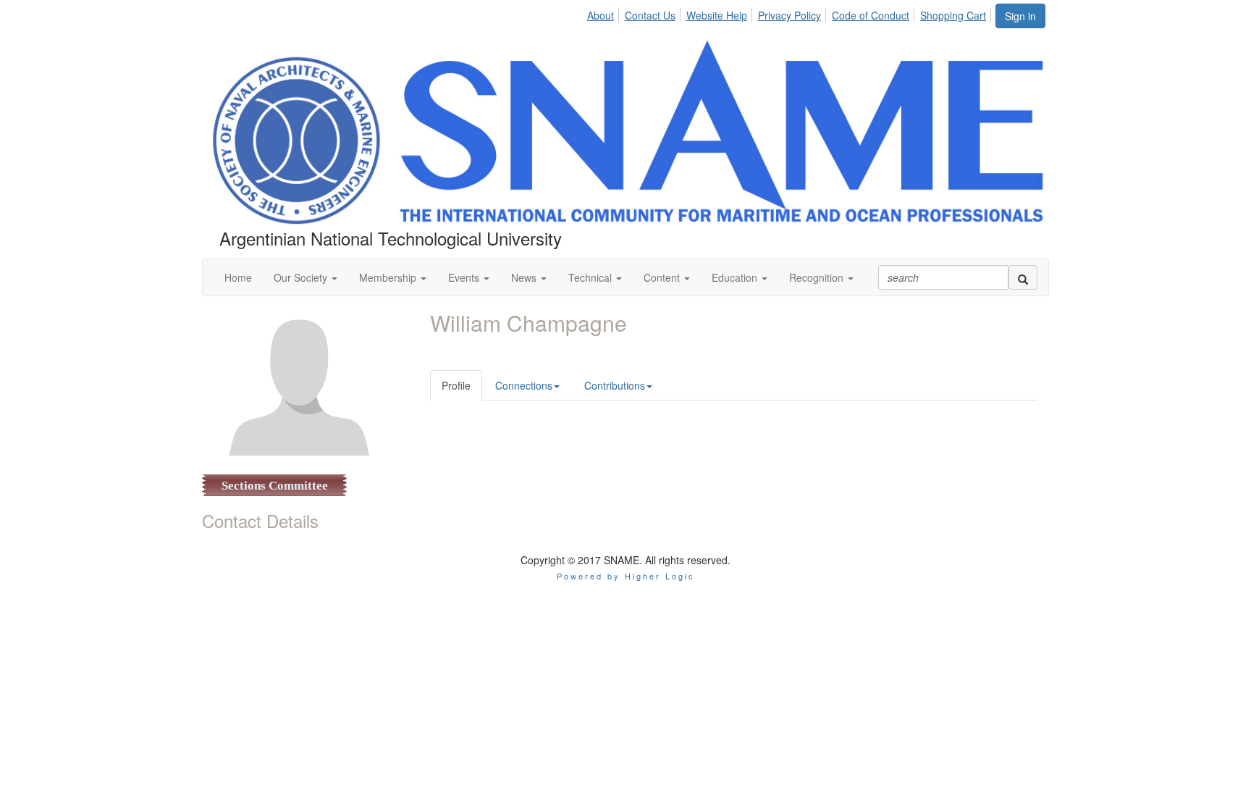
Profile (456, 385)
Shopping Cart (953, 15)
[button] (305, 277)
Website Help (716, 15)
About (600, 15)
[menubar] (790, 13)
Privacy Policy (789, 15)
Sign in (1020, 16)
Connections (523, 385)
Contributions (614, 385)
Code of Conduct (870, 15)
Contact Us (650, 15)
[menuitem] (604, 13)
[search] (1022, 277)
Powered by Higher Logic (626, 576)
